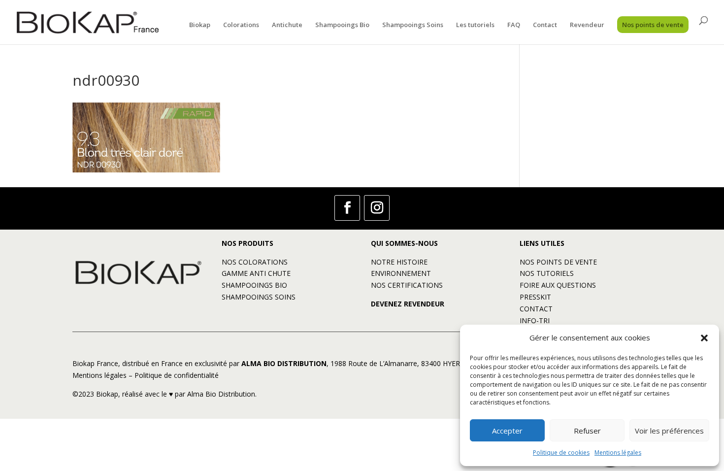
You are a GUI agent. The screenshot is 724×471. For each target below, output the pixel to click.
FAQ (513, 25)
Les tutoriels (475, 25)
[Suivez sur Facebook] (347, 208)
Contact (545, 25)
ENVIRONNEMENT (401, 273)
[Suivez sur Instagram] (377, 208)
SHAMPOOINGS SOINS (259, 297)
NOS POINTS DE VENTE (558, 262)
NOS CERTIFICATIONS (407, 285)
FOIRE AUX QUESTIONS (558, 285)
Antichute (287, 25)
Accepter (507, 431)
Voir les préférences (669, 431)
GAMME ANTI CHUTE (256, 273)
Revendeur (587, 25)
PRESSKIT (535, 297)
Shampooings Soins (412, 25)
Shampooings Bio (342, 25)
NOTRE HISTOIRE (399, 262)
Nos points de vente (653, 24)
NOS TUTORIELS (547, 273)
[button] (704, 338)
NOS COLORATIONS (255, 262)
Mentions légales (617, 452)
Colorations (241, 25)
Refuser (587, 431)
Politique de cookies (561, 452)
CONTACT (536, 308)
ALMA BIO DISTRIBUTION (284, 363)
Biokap (199, 25)
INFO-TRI (535, 320)
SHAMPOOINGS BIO (254, 285)
